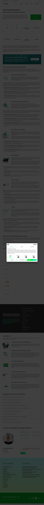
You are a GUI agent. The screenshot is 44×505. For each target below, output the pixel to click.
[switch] (18, 257)
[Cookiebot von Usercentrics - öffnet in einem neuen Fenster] (34, 244)
